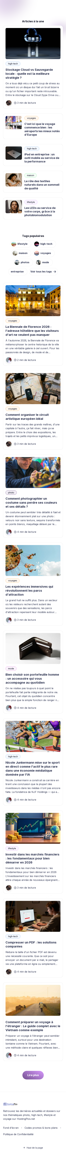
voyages (31, 118)
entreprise (17, 271)
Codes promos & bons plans (41, 1127)
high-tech (13, 63)
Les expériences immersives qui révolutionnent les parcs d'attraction (29, 590)
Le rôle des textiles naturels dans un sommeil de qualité (41, 185)
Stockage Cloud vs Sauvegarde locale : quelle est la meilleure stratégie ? (29, 74)
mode (45, 262)
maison (30, 175)
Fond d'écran (11, 1127)
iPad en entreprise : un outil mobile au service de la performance (41, 158)
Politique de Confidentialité (18, 1134)
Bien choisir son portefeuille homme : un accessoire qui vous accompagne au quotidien (32, 678)
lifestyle (31, 202)
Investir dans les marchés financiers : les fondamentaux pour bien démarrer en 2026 (32, 858)
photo (11, 492)
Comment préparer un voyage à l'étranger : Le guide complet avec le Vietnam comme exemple (33, 1026)
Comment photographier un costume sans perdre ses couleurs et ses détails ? (31, 502)
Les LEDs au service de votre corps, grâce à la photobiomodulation (40, 211)
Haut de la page (35, 1147)
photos (25, 262)
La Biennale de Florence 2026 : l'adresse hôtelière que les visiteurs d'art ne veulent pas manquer (32, 331)
